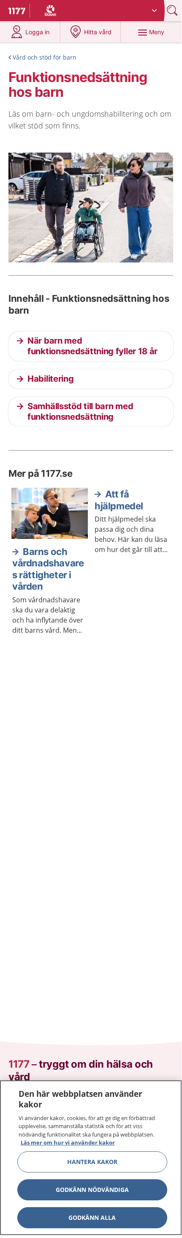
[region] (91, 1157)
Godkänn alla (92, 1217)
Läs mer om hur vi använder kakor (68, 1142)
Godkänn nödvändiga (92, 1190)
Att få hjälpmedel (119, 500)
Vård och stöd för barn (44, 57)
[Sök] (173, 10)
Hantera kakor (92, 1162)
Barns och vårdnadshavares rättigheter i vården (48, 569)
